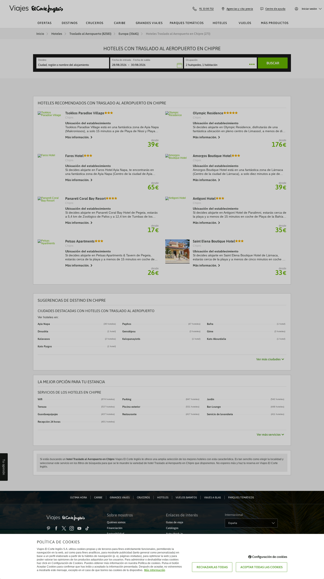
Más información (154, 570)
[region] (162, 289)
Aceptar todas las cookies (261, 567)
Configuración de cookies (269, 557)
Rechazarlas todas (212, 567)
